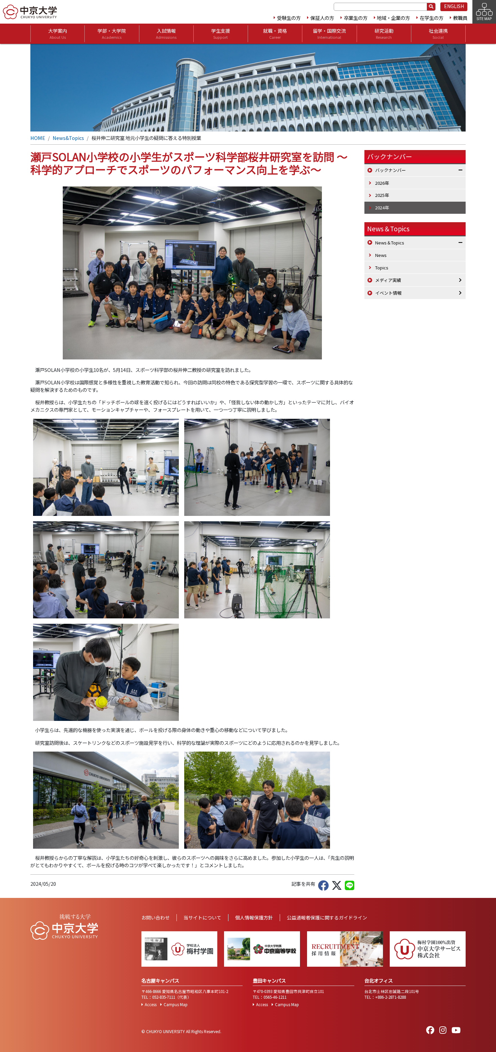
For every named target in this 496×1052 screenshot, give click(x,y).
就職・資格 (275, 33)
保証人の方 (322, 17)
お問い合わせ (155, 917)
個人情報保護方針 (254, 917)
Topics (381, 267)
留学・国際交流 (329, 33)
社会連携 (438, 33)
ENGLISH (454, 6)
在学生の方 (431, 17)
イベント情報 (388, 293)
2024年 (382, 207)
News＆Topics (388, 228)
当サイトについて (202, 917)
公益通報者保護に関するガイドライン (327, 917)
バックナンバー (390, 170)
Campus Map (176, 1004)
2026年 (382, 183)
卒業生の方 (355, 17)
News (381, 255)
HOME (37, 137)
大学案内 (57, 33)
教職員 (460, 17)
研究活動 (384, 33)
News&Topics (68, 137)
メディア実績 (388, 280)
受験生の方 (289, 17)
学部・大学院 (112, 33)
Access (151, 1004)
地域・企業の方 (393, 17)
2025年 (382, 195)
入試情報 (166, 33)
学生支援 (220, 33)
